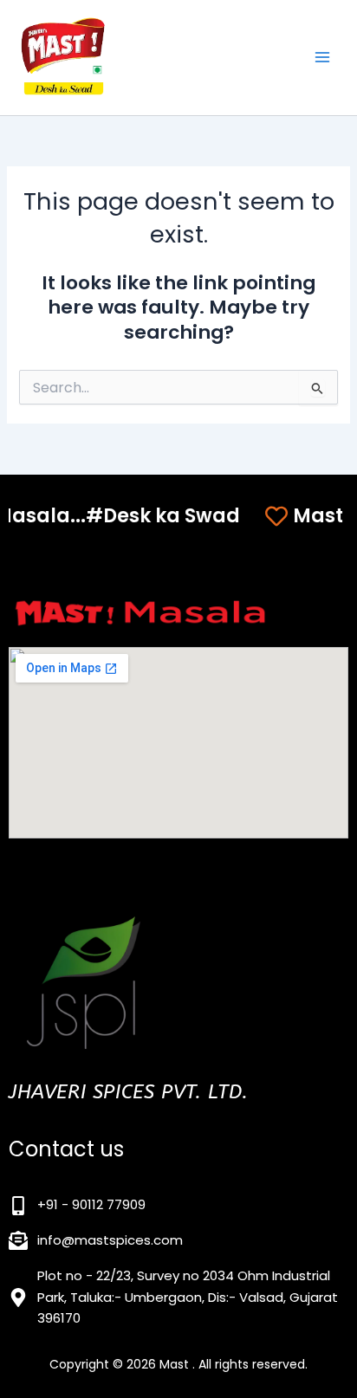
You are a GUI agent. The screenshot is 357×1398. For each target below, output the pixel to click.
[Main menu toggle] (322, 57)
